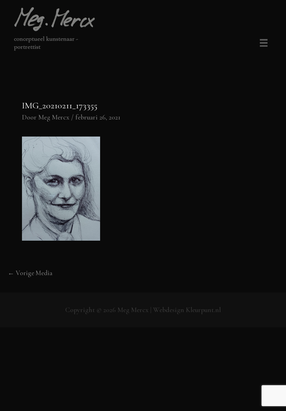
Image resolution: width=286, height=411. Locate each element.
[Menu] (262, 43)
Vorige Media (30, 273)
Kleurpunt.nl (203, 310)
